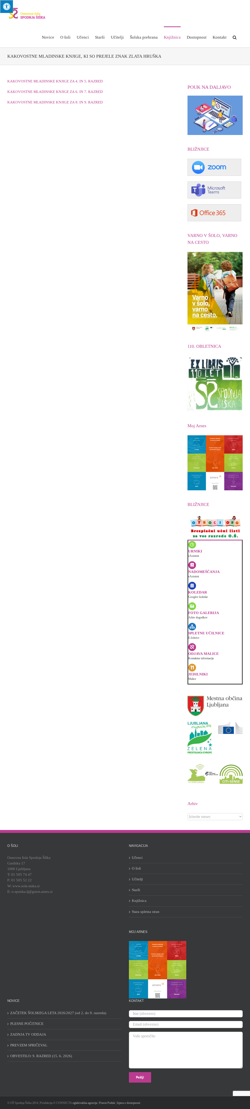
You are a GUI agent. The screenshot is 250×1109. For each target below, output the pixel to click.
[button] (235, 36)
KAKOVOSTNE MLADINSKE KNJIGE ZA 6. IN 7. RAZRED (55, 92)
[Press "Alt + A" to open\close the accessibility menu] (6, 6)
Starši (136, 890)
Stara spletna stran (145, 912)
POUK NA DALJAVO (209, 87)
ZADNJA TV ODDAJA (28, 1034)
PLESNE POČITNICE (26, 1024)
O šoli (136, 868)
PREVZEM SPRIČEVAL (28, 1045)
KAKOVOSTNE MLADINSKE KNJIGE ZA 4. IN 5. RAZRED (55, 81)
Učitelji (137, 879)
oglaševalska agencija (85, 1103)
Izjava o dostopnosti (128, 1103)
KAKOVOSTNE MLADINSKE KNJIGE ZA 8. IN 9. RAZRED (55, 102)
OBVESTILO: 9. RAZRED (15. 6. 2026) (41, 1056)
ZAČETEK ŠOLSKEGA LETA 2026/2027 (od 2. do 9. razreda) (58, 1013)
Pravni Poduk (107, 1103)
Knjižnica (139, 901)
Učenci (137, 858)
